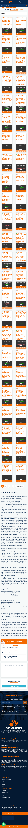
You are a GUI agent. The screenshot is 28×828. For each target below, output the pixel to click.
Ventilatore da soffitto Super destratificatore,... (7, 302)
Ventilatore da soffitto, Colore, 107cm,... (21, 88)
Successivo (19, 486)
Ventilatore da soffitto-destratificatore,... (21, 107)
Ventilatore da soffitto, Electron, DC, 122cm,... (7, 126)
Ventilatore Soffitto (10, 822)
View (7, 26)
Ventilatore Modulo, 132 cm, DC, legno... (21, 224)
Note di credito (5, 782)
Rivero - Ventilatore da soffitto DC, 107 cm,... (21, 145)
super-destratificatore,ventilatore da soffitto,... (21, 341)
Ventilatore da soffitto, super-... (21, 361)
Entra (3, 795)
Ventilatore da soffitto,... (7, 87)
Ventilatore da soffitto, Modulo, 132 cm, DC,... (21, 29)
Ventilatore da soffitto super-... (7, 380)
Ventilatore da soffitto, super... (7, 244)
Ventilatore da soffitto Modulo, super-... (7, 186)
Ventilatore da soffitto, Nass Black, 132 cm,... (21, 67)
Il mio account (5, 793)
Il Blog (3, 800)
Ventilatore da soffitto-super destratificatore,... (7, 476)
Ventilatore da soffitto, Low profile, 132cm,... (7, 107)
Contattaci (4, 790)
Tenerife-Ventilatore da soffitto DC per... (21, 48)
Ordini (3, 781)
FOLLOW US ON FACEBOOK (11, 674)
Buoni (3, 786)
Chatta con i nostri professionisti (10, 651)
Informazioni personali (6, 779)
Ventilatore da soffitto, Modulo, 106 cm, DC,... (21, 419)
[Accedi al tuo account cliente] (20, 2)
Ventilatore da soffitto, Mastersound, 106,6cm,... (21, 244)
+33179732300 (15, 645)
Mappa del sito (5, 792)
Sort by (14, 13)
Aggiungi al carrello (7, 33)
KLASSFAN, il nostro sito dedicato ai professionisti (12, 799)
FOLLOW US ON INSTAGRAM (11, 670)
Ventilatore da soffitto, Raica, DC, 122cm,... (7, 67)
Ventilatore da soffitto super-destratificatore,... (21, 476)
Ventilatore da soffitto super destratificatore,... (7, 400)
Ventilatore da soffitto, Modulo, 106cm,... (7, 264)
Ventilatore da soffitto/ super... (21, 263)
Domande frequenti (6, 797)
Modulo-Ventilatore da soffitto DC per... (7, 29)
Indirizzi (3, 784)
